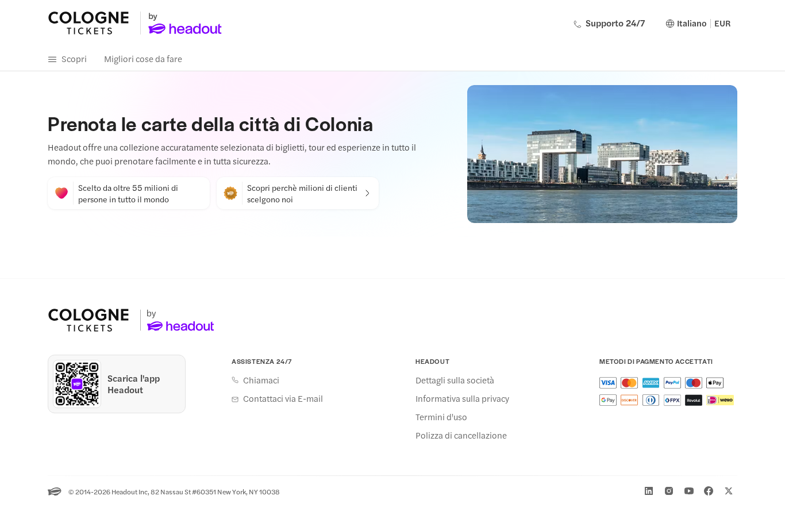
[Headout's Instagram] (669, 491)
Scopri (74, 58)
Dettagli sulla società (454, 380)
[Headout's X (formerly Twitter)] (728, 491)
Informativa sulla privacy (462, 398)
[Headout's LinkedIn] (648, 491)
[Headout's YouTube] (689, 491)
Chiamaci (261, 380)
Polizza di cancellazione (461, 435)
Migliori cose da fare (143, 58)
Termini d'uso (441, 416)
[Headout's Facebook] (708, 491)
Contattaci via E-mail (283, 398)
